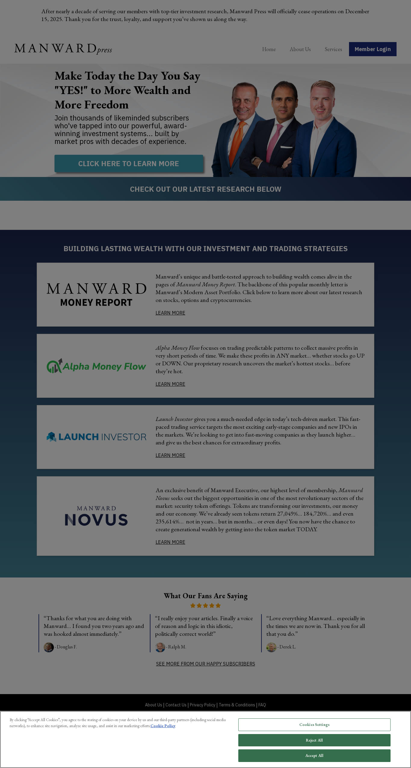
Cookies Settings (314, 724)
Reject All (314, 740)
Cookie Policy (162, 725)
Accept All (314, 755)
